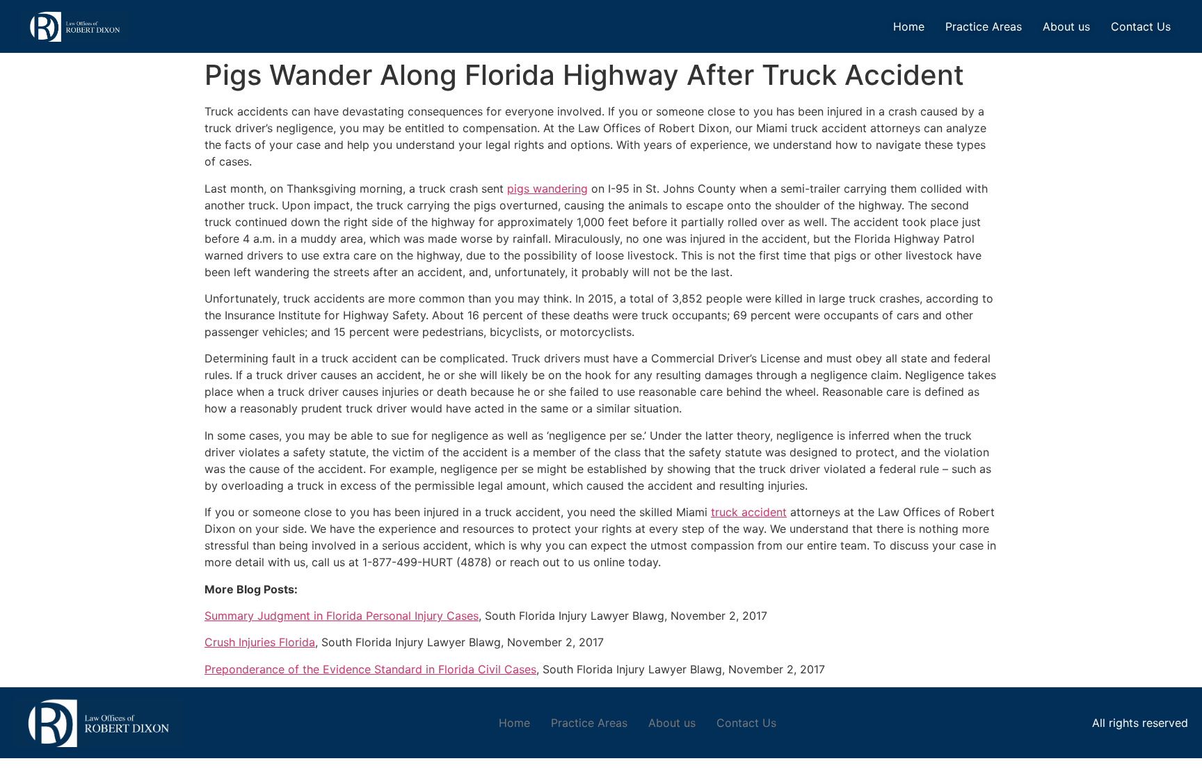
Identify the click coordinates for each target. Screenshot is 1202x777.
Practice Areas (983, 26)
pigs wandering (547, 188)
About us (1066, 26)
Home (908, 26)
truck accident (749, 512)
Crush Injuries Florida (260, 642)
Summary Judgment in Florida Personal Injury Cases (342, 616)
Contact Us (1141, 26)
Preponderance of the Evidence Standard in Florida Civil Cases (370, 669)
